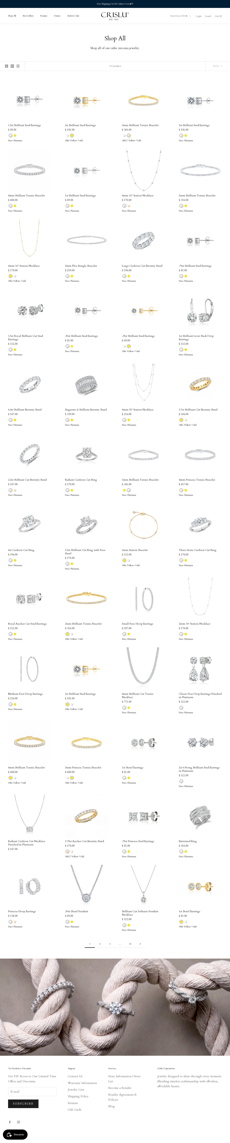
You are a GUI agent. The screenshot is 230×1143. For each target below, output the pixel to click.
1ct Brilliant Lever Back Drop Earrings (196, 337)
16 (130, 943)
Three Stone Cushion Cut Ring (197, 550)
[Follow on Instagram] (18, 1122)
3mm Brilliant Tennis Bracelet (140, 125)
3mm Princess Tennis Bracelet (83, 767)
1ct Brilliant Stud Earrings (80, 195)
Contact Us (75, 1076)
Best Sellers (28, 15)
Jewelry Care (76, 1090)
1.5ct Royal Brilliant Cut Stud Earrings (25, 337)
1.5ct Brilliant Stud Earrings (24, 125)
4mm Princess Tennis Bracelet (197, 479)
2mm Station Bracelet (135, 550)
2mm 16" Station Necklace (194, 623)
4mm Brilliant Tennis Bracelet (26, 195)
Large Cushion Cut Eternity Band (142, 266)
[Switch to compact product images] (18, 66)
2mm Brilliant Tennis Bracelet (197, 195)
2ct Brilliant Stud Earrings (80, 125)
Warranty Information (82, 1083)
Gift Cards (74, 1110)
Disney (57, 15)
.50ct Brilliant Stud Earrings (81, 336)
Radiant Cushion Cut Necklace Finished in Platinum (26, 843)
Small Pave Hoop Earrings (137, 623)
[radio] (10, 135)
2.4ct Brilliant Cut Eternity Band (27, 479)
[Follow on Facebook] (9, 1122)
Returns (73, 1103)
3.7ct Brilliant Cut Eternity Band (198, 409)
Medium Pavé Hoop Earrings (25, 694)
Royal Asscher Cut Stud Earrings (27, 623)
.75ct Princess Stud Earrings (138, 841)
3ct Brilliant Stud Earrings (194, 125)
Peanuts (43, 15)
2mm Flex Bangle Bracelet (81, 266)
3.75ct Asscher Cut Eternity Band (84, 841)
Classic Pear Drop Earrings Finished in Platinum (200, 695)
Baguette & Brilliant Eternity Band (86, 409)
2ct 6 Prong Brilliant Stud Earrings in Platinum (199, 769)
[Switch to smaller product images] (12, 66)
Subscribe (23, 1104)
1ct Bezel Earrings (132, 767)
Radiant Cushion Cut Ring (81, 479)
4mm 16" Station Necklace (138, 195)
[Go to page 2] (140, 944)
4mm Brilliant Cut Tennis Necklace (137, 695)
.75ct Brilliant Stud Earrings (195, 266)
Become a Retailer (120, 1088)
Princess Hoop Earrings (22, 911)
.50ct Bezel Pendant (76, 911)
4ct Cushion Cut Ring (21, 550)
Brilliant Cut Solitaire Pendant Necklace (140, 913)
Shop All (12, 15)
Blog (111, 1106)
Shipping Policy (78, 1096)
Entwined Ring (188, 841)
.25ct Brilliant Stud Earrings (138, 336)
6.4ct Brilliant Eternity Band (24, 409)
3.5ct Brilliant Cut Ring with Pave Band (85, 551)
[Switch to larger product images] (6, 66)
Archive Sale (73, 15)
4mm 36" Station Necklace (138, 409)
